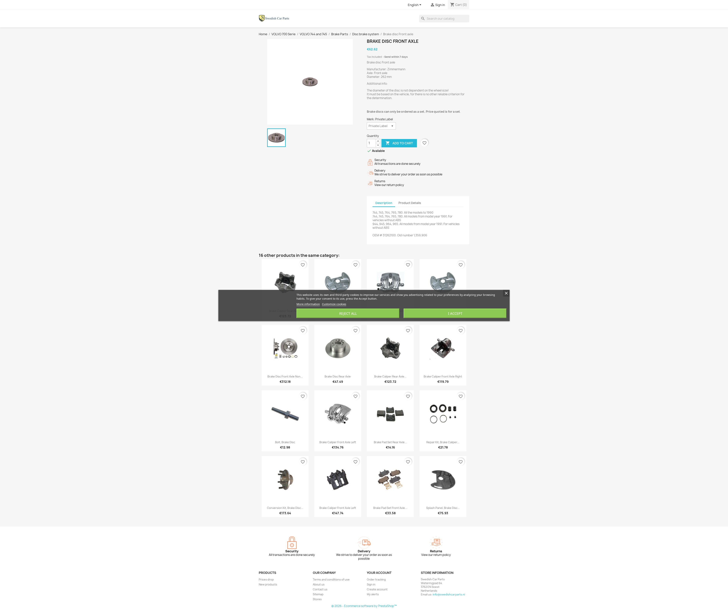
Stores (317, 599)
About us (319, 584)
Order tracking (376, 579)
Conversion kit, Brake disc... (285, 508)
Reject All (348, 313)
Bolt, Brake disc (285, 442)
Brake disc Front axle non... (285, 376)
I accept (455, 313)
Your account (379, 573)
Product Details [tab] (410, 203)
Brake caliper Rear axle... (390, 376)
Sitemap (318, 594)
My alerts (373, 594)
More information (308, 304)
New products (268, 584)
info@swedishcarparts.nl (449, 594)
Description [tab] (383, 203)
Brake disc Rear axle (338, 376)
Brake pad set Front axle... (390, 508)
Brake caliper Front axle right (443, 376)
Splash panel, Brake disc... (443, 508)
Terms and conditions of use (331, 579)
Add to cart (399, 143)
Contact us (320, 589)
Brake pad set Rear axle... (390, 442)
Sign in (371, 584)
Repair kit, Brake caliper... (442, 442)
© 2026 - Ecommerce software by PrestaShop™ (364, 606)
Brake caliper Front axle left (337, 442)
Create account (377, 589)
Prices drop (266, 579)
